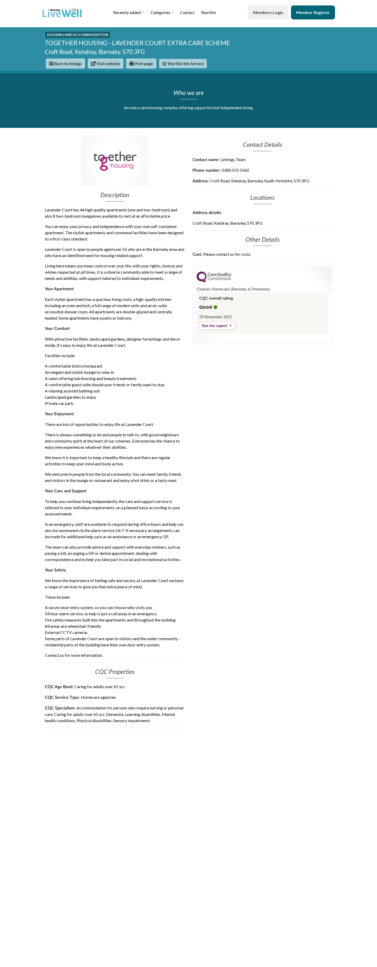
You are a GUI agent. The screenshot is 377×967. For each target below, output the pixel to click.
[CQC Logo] (214, 281)
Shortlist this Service (185, 63)
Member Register (313, 12)
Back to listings (67, 63)
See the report (214, 325)
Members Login (268, 12)
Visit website (108, 63)
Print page (143, 63)
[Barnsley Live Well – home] (62, 12)
